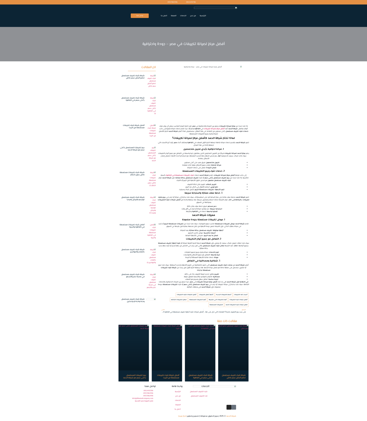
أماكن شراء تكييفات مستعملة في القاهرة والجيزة (132, 226)
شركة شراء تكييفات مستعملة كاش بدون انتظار (132, 173)
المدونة (173, 15)
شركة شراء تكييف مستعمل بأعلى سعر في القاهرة (133, 99)
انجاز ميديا (182, 416)
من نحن (193, 15)
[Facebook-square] (233, 407)
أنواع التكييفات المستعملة (197, 300)
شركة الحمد (231, 416)
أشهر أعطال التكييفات (206, 295)
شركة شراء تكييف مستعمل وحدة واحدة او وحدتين (133, 300)
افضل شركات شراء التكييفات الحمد (236, 305)
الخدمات (183, 15)
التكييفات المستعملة (216, 305)
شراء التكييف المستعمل (198, 391)
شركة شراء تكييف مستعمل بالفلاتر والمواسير (133, 250)
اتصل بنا (164, 15)
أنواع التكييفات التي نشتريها (218, 300)
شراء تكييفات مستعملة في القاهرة (180, 175)
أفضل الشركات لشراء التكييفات (186, 295)
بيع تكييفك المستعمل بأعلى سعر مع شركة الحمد (132, 148)
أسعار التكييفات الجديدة (223, 295)
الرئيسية (203, 15)
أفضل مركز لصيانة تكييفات (214, 128)
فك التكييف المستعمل (199, 396)
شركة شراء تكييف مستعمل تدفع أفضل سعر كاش (133, 76)
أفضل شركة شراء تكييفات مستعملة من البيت (134, 126)
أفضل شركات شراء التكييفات (238, 300)
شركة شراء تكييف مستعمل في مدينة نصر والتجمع (133, 275)
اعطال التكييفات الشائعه (179, 300)
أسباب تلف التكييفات (240, 295)
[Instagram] (229, 407)
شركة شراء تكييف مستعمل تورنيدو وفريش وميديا (133, 198)
